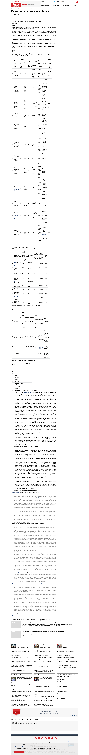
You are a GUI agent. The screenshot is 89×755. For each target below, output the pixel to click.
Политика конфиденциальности (49, 742)
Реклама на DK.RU (33, 740)
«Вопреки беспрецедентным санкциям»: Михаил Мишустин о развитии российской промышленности (21, 700)
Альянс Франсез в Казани (62, 700)
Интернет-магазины (26, 8)
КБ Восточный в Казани (62, 691)
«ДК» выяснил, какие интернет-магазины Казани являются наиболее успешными (43, 631)
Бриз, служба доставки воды (18, 723)
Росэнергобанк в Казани (62, 686)
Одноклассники (61, 1)
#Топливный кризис (66, 5)
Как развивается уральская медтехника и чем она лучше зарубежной (69, 646)
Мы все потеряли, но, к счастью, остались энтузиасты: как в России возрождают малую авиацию (21, 684)
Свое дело (60, 642)
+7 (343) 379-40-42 (71, 738)
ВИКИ (75, 5)
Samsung (40, 347)
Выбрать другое (31, 4)
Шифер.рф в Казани (61, 696)
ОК (19, 752)
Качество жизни (45, 5)
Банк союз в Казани (61, 679)
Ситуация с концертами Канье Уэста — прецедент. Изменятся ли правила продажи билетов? (24, 646)
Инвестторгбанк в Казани (62, 688)
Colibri (42, 583)
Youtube (46, 738)
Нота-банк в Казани (61, 698)
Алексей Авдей (15, 492)
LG (39, 348)
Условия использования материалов (45, 740)
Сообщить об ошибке (74, 618)
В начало (14, 615)
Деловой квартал (14, 8)
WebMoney (44, 234)
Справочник (20, 8)
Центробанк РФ (27, 392)
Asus (41, 348)
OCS (45, 346)
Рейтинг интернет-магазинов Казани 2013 (22, 17)
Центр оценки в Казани (62, 684)
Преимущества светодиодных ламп (39, 728)
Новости (14, 642)
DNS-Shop (16, 296)
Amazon (40, 497)
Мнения (36, 674)
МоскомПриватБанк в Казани (63, 693)
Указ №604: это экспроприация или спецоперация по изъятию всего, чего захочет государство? (43, 688)
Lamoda (16, 281)
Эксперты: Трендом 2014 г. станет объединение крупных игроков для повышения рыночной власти (47, 622)
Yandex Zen (58, 1)
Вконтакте (59, 1)
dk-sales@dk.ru (70, 739)
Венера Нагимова (16, 583)
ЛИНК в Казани (60, 681)
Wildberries (16, 265)
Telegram (54, 1)
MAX (56, 1)
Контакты (67, 1)
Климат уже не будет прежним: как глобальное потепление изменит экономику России (24, 678)
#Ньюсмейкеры (55, 5)
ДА (24, 4)
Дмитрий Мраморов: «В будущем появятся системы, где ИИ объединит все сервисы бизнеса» (43, 663)
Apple (39, 344)
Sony (39, 346)
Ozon (15, 262)
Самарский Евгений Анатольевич (16, 215)
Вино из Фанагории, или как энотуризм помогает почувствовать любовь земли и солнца (47, 646)
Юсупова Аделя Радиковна (16, 189)
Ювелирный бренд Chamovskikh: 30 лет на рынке (67, 661)
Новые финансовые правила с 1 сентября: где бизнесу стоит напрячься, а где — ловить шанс (46, 678)
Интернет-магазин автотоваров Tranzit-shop (21, 728)
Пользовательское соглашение (36, 742)
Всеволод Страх (16, 572)
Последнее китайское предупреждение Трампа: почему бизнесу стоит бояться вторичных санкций (44, 693)
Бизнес (36, 642)
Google (53, 607)
